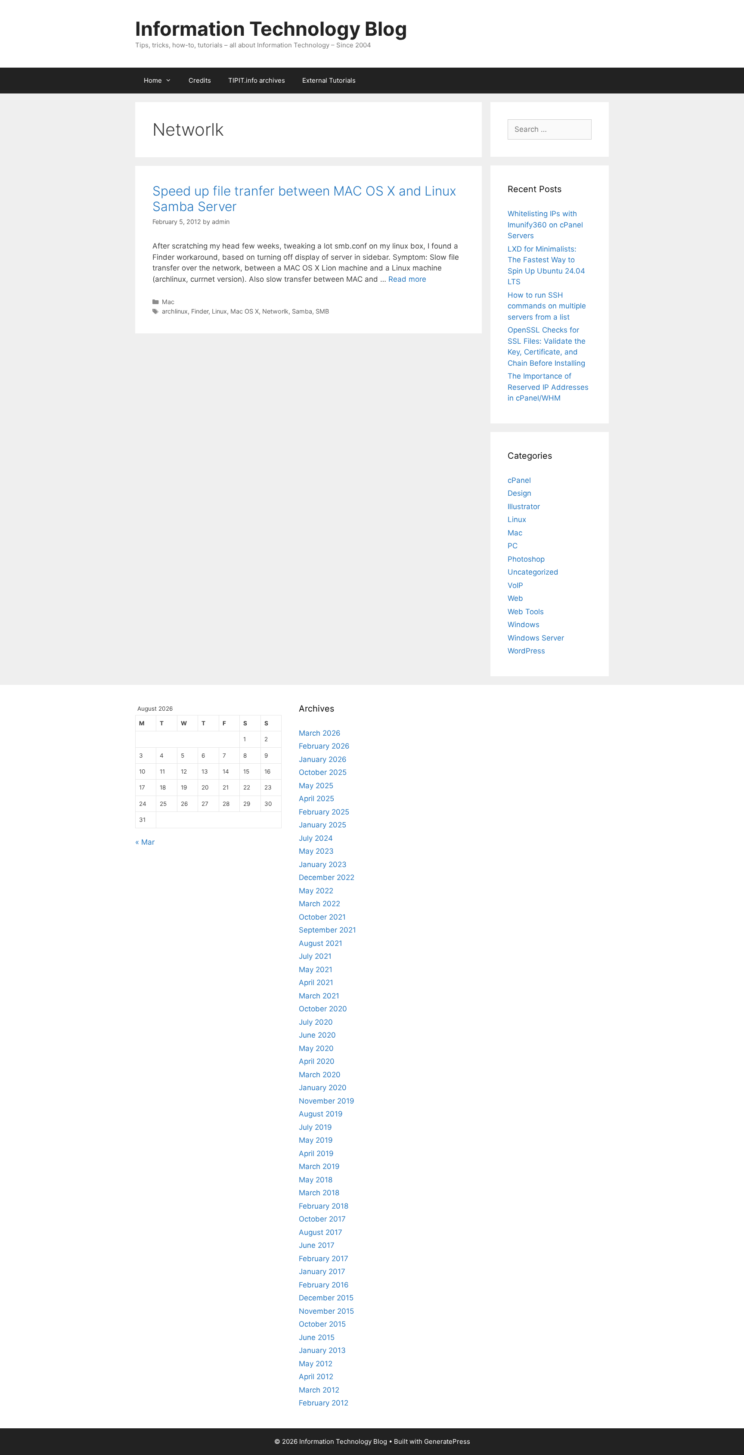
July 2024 (316, 838)
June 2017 (317, 1245)
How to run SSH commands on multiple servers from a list (547, 306)
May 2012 (315, 1363)
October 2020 (323, 1008)
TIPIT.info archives (256, 80)
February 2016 (324, 1285)
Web (515, 598)
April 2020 (317, 1061)
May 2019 (316, 1140)
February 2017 (323, 1258)
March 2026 (320, 733)
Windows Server (536, 638)
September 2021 (327, 930)
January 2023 (323, 864)
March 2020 (320, 1074)
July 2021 (315, 956)
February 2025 (324, 812)
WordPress (526, 651)
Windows (523, 624)
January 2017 (322, 1271)
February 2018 (323, 1206)
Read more (407, 279)
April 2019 (316, 1153)
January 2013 (322, 1350)
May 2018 (315, 1179)
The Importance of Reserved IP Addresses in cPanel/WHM (548, 387)
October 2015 (322, 1324)
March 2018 (319, 1192)
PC (513, 545)
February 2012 (323, 1403)
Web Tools (526, 611)
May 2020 (316, 1048)
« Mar (145, 842)
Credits (200, 80)
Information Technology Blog (271, 28)
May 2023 (316, 851)
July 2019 (315, 1127)
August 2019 (321, 1114)
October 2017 (322, 1219)
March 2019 (319, 1166)
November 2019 (326, 1101)
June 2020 (317, 1035)
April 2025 (316, 798)
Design (519, 493)
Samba (302, 311)
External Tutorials (329, 80)
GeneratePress (447, 1441)
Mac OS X (244, 311)
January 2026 (323, 759)
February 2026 (324, 746)
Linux (219, 311)
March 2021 (319, 996)
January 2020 (323, 1087)
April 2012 (316, 1376)
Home (153, 80)
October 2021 (322, 917)
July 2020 (316, 1022)
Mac (168, 301)
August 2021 (320, 943)
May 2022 (316, 890)
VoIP (515, 585)
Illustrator (524, 506)
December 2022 (326, 877)
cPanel (519, 480)
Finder (199, 311)
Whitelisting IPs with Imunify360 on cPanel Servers (545, 224)
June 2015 (317, 1337)
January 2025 (322, 825)
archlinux (175, 311)
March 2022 (319, 903)
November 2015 (326, 1311)
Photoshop (526, 559)
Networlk (275, 311)
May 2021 (315, 969)
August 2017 (320, 1232)
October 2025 (323, 772)
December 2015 (326, 1297)
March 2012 (319, 1390)
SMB (322, 311)
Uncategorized (533, 572)
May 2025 (316, 785)
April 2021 (316, 982)
